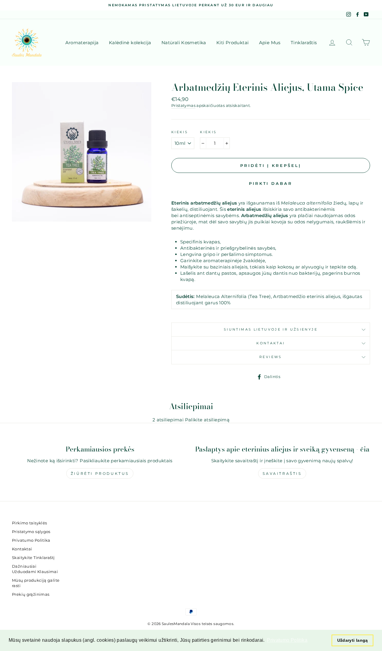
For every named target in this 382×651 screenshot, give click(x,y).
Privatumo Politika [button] (287, 640)
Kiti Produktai (232, 42)
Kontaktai (270, 343)
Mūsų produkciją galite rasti (35, 583)
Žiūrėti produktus (100, 473)
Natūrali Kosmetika (183, 42)
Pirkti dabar (270, 183)
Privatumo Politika (31, 540)
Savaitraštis (282, 473)
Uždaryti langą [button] (352, 640)
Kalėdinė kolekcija (130, 42)
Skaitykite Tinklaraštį (33, 557)
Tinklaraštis (304, 42)
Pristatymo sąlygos (31, 531)
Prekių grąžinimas (30, 594)
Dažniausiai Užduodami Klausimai (35, 569)
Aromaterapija (82, 42)
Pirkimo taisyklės (29, 523)
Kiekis (179, 132)
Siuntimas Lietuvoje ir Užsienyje (271, 329)
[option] (191, 5)
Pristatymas (183, 105)
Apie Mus (270, 42)
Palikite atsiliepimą (207, 420)
